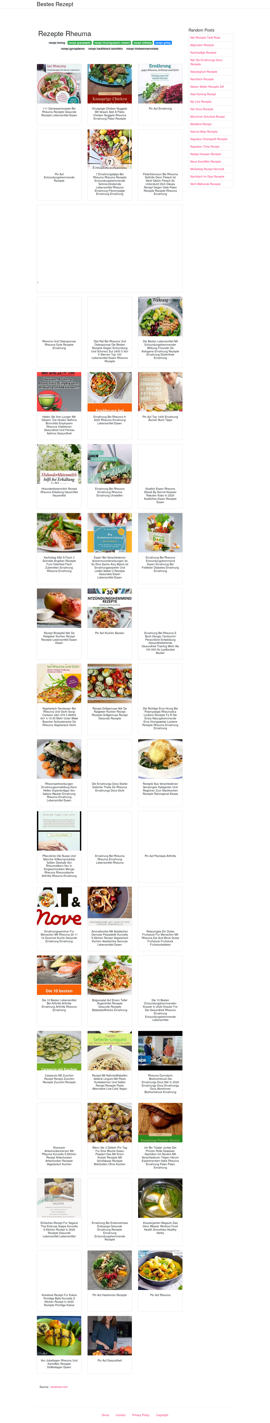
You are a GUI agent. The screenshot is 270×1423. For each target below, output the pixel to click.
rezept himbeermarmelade (142, 48)
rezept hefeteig (143, 43)
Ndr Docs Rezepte (201, 109)
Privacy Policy (140, 1415)
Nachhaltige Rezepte (203, 52)
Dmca (105, 1415)
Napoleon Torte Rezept (204, 146)
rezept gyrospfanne (73, 48)
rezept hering (57, 43)
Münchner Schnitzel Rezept (207, 116)
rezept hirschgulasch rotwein (112, 43)
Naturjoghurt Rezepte (203, 72)
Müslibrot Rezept (200, 124)
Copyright (162, 1415)
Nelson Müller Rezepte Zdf (207, 86)
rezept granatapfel (80, 43)
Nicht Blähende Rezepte (205, 184)
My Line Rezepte (200, 101)
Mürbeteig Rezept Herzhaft (207, 169)
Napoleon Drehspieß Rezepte (209, 139)
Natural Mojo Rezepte (204, 131)
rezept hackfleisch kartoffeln (105, 48)
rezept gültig (163, 43)
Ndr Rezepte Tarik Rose (205, 37)
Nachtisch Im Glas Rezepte (207, 176)
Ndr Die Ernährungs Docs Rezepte (206, 62)
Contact (121, 1415)
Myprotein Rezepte (202, 45)
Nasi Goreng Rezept (203, 94)
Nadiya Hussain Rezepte (205, 154)
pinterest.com (59, 1387)
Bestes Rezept (55, 3)
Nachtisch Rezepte (202, 79)
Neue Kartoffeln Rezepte (205, 161)
